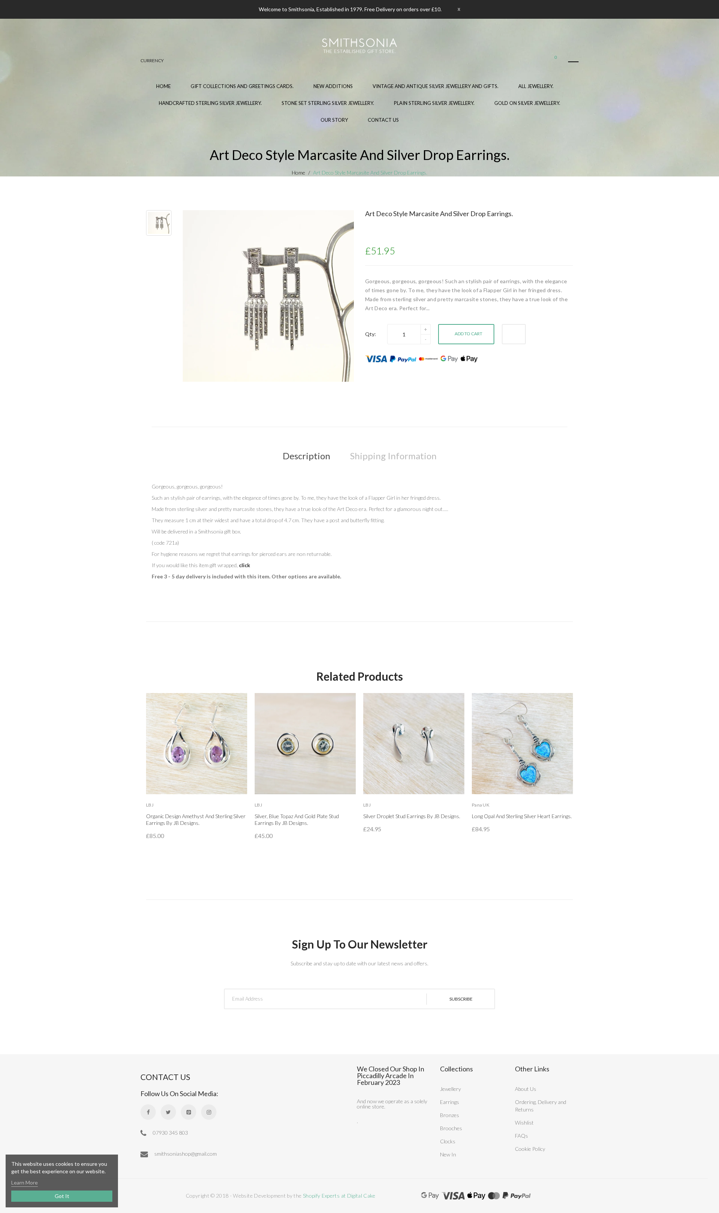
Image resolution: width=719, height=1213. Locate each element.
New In (448, 1154)
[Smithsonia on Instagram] (208, 1112)
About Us (525, 1089)
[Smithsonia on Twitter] (168, 1112)
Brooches (451, 1128)
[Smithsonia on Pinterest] (188, 1112)
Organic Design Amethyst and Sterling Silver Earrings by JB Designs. (196, 819)
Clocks (447, 1141)
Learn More (24, 1182)
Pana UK (480, 805)
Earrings (449, 1102)
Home (298, 172)
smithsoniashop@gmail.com (185, 1153)
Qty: (370, 334)
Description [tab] (306, 455)
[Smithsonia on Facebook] (148, 1112)
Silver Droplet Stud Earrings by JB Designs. (411, 816)
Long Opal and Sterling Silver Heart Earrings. (522, 816)
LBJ (150, 805)
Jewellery (450, 1089)
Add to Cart (468, 333)
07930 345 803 (170, 1132)
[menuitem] (242, 90)
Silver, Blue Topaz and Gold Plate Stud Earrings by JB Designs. (297, 819)
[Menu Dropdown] (573, 61)
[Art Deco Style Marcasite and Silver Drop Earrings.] (159, 223)
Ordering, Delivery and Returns (540, 1106)
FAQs (521, 1135)
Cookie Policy (530, 1149)
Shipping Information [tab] (393, 455)
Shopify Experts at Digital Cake (339, 1195)
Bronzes (449, 1115)
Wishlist (524, 1122)
